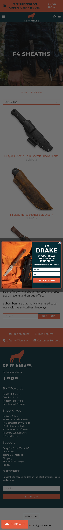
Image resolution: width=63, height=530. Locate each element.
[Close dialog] (60, 243)
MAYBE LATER (46, 285)
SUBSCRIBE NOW (46, 280)
